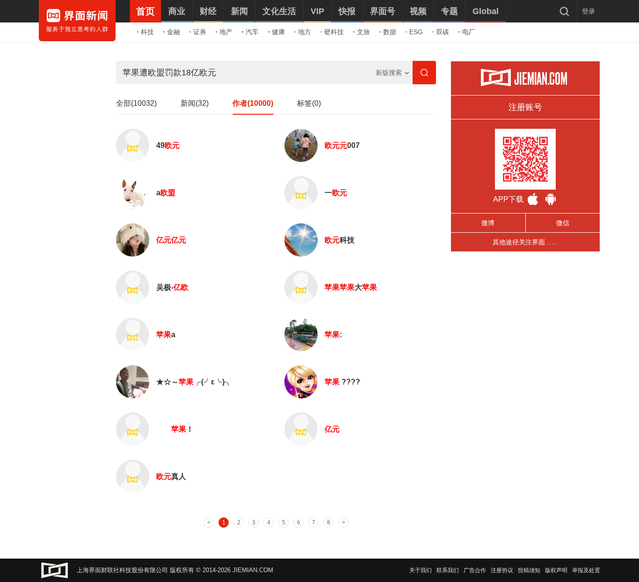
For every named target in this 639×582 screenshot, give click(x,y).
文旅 (363, 32)
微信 (562, 223)
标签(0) (309, 103)
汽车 (252, 32)
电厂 (468, 32)
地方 (304, 32)
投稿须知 (529, 570)
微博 (487, 223)
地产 (225, 32)
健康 (278, 32)
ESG (416, 32)
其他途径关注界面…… (525, 242)
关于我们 (420, 570)
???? (342, 382)
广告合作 (475, 570)
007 (342, 145)
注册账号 (525, 107)
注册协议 (502, 570)
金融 (173, 32)
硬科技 (334, 32)
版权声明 (556, 570)
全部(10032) (136, 103)
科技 (147, 32)
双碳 (442, 32)
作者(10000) (252, 103)
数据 (389, 32)
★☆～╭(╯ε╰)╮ (194, 382)
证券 (199, 32)
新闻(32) (195, 103)
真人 (171, 476)
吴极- (172, 287)
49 (168, 145)
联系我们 (447, 570)
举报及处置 (586, 570)
